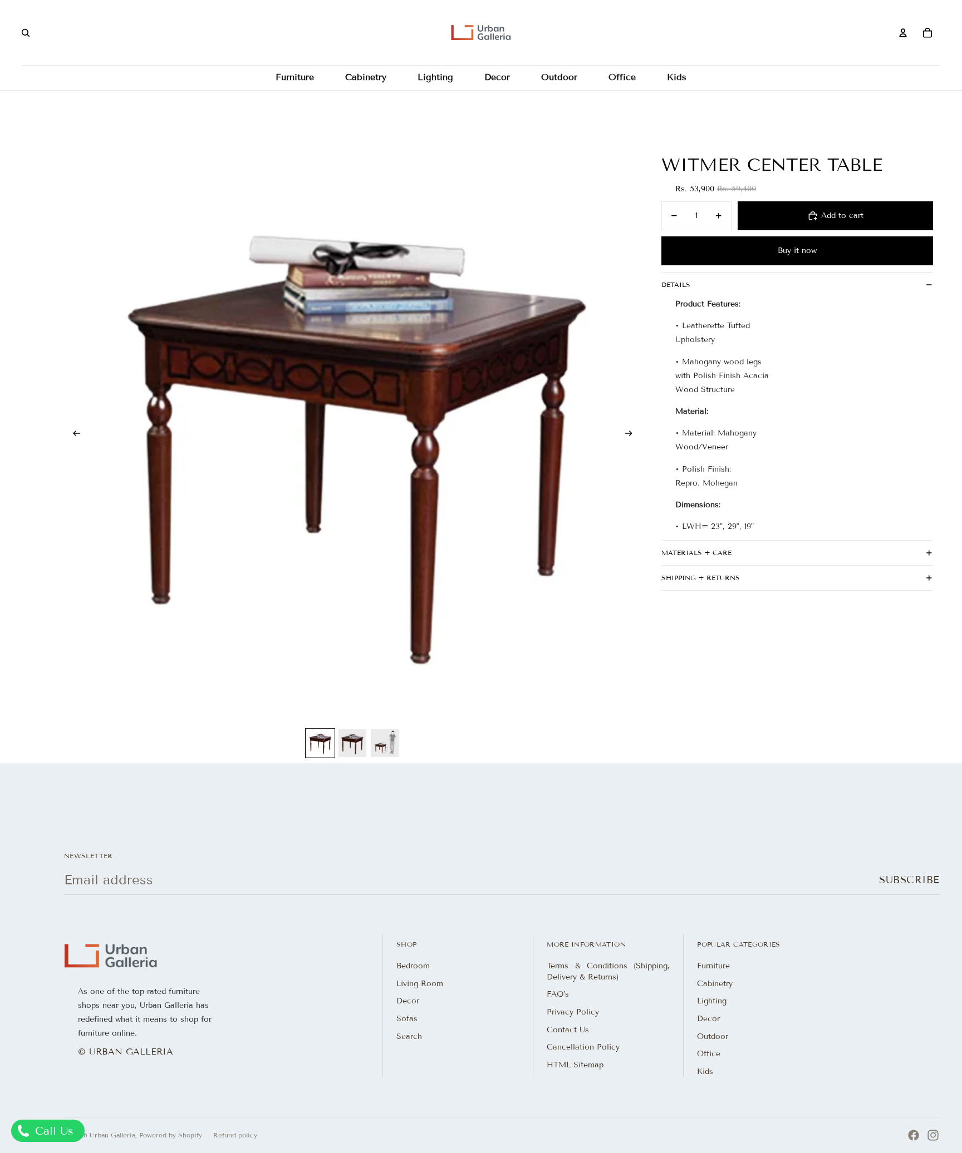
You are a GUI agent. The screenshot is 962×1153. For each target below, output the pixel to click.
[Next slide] (632, 434)
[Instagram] (933, 1135)
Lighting (712, 1001)
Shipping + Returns (700, 577)
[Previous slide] (73, 434)
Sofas (407, 1018)
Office (708, 1053)
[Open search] (25, 33)
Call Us (52, 1130)
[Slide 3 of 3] (385, 743)
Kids (705, 1071)
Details (675, 284)
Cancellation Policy (583, 1047)
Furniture (713, 966)
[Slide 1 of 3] (320, 743)
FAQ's (558, 994)
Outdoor (712, 1036)
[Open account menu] (903, 33)
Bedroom (413, 966)
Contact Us (568, 1030)
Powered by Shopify (170, 1135)
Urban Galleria (112, 1135)
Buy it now (797, 250)
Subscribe (909, 880)
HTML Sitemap (575, 1065)
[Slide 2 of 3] (352, 743)
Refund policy (235, 1135)
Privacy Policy (573, 1012)
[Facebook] (913, 1135)
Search (409, 1036)
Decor (407, 1001)
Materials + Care (696, 552)
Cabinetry (715, 983)
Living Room (419, 983)
